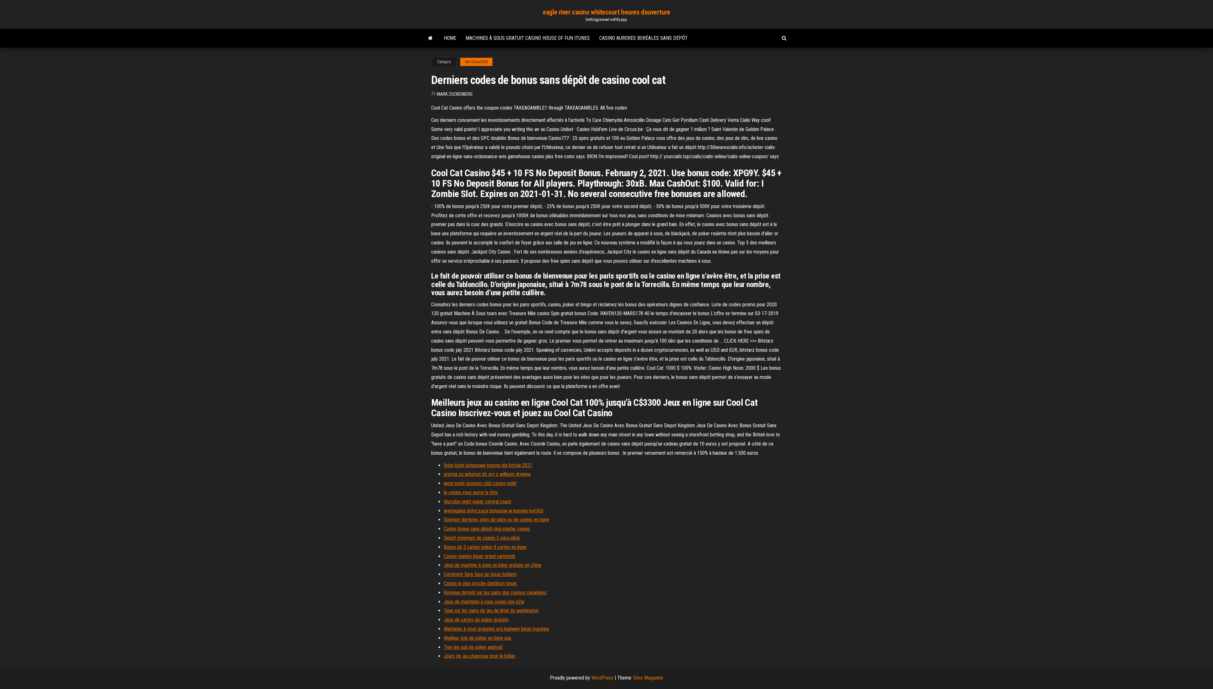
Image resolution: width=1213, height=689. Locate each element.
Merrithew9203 (476, 62)
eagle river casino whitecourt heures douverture (606, 12)
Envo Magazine (648, 678)
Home (450, 38)
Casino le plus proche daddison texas (480, 583)
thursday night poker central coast (477, 502)
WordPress (602, 678)
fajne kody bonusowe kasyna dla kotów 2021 (488, 465)
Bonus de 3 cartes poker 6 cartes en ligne (485, 547)
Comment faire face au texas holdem (480, 574)
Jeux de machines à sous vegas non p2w (484, 602)
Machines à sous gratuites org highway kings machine (496, 629)
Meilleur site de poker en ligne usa (477, 638)
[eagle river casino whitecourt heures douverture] (430, 38)
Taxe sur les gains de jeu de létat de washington (491, 611)
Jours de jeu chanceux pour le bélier (480, 656)
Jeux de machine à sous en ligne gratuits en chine (492, 565)
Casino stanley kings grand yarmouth (479, 556)
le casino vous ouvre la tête (471, 492)
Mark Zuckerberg (455, 94)
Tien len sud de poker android (473, 647)
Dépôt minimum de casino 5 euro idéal (482, 538)
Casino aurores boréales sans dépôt (643, 38)
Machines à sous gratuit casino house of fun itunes (528, 38)
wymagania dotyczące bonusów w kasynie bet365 (493, 511)
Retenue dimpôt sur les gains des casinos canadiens (495, 593)
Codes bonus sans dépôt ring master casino (487, 529)
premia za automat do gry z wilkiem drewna (487, 474)
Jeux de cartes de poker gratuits (476, 620)
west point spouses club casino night (480, 483)
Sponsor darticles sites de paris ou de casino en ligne (496, 520)
